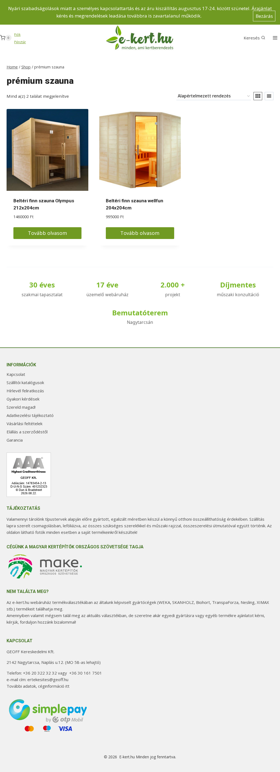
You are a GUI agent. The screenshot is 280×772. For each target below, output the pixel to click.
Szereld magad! (21, 407)
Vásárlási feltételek (24, 423)
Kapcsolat (16, 374)
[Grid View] (257, 96)
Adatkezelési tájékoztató (30, 415)
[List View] (269, 96)
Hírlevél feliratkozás (25, 390)
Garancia (15, 440)
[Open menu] (275, 37)
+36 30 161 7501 (85, 673)
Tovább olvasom (47, 233)
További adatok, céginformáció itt (38, 686)
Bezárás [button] (264, 16)
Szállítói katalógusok (25, 382)
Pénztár (20, 42)
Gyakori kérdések (23, 399)
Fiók (17, 34)
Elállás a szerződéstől (27, 431)
